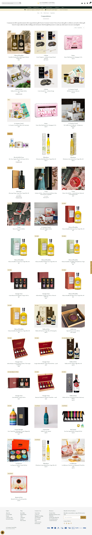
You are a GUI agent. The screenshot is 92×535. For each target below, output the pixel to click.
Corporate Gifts (9, 517)
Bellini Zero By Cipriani (46, 431)
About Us (8, 513)
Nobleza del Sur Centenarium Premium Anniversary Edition (73, 398)
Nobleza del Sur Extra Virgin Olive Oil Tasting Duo (46, 330)
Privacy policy (37, 519)
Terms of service (38, 522)
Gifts (42, 7)
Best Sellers (29, 7)
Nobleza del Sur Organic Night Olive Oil (73, 363)
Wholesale (51, 516)
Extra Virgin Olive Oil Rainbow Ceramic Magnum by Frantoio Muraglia (19, 432)
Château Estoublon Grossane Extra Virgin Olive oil (18, 261)
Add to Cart (18, 50)
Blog (63, 7)
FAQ (36, 520)
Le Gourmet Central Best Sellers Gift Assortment (19, 125)
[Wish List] (20, 46)
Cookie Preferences (53, 520)
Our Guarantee (38, 517)
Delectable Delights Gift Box (46, 229)
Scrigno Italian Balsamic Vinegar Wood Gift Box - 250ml (46, 363)
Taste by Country (49, 7)
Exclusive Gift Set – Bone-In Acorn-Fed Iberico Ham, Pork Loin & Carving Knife (46, 194)
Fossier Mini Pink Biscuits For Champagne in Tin (46, 125)
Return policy (37, 523)
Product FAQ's (52, 513)
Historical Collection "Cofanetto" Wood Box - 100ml (46, 397)
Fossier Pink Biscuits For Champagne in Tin (73, 57)
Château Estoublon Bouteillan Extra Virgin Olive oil (19, 330)
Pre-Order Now (46, 50)
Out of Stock (46, 425)
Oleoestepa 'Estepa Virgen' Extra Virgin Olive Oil (19, 193)
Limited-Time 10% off (91, 268)
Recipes (7, 516)
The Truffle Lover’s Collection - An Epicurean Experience (73, 126)
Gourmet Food (35, 7)
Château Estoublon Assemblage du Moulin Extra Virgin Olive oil (73, 262)
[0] (89, 3)
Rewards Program (9, 519)
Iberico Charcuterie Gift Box (19, 229)
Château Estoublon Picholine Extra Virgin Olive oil (46, 261)
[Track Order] (82, 3)
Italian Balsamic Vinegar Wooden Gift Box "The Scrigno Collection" (18, 364)
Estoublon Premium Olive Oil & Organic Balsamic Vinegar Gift (19, 58)
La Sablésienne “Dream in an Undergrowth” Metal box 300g (73, 466)
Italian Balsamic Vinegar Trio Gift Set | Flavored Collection (46, 296)
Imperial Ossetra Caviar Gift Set (73, 330)
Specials (22, 519)
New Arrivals (23, 520)
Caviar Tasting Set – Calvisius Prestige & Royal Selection (46, 58)
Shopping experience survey (54, 514)
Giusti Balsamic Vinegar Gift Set (19, 397)
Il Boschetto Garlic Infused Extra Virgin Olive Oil (73, 159)
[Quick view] (17, 46)
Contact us (37, 514)
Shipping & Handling (39, 516)
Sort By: (75, 27)
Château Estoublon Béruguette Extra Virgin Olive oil (73, 295)
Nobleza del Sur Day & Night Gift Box (19, 91)
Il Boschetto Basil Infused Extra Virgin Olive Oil (46, 159)
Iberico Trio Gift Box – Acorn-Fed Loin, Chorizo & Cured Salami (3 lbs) (73, 194)
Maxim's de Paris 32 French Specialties (19, 499)
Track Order (37, 513)
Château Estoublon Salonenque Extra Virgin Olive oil (73, 229)
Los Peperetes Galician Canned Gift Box (19, 465)
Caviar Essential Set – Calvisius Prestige (46, 91)
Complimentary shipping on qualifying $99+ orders (34, 9)
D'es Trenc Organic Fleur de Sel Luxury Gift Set (19, 159)
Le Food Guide (9, 514)
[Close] (91, 261)
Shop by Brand (23, 514)
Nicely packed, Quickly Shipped (51, 9)
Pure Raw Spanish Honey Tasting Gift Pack (73, 431)
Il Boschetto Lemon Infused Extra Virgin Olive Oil (46, 465)
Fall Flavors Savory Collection (73, 91)
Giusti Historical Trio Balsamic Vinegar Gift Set (19, 295)
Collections (57, 7)
